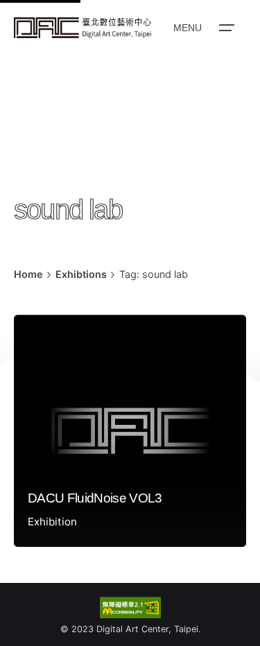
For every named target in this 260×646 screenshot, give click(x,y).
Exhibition (52, 521)
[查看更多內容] (82, 27)
